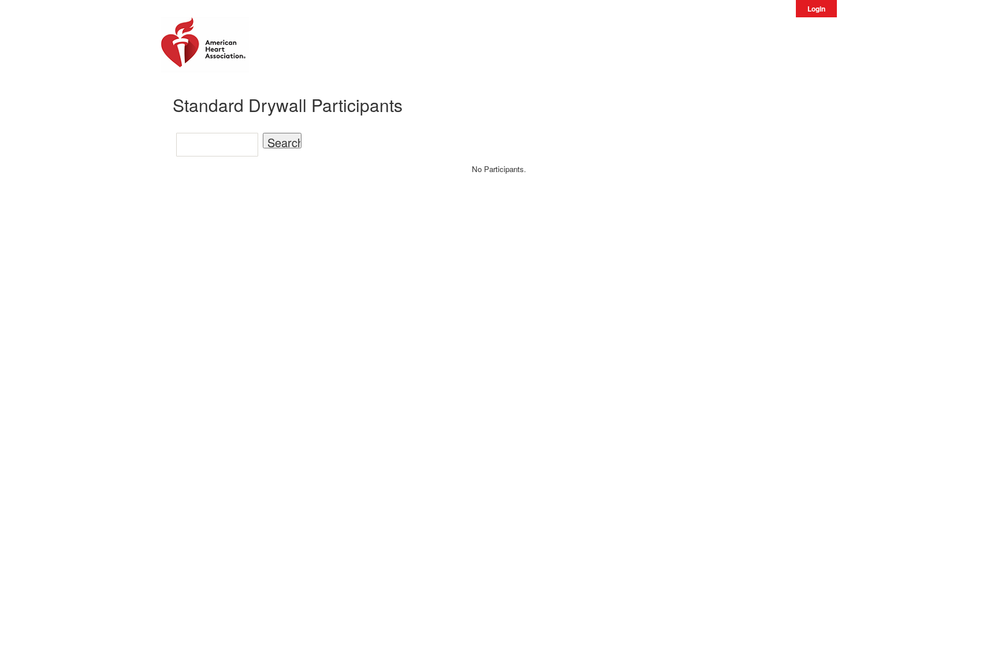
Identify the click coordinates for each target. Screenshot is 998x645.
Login (816, 9)
